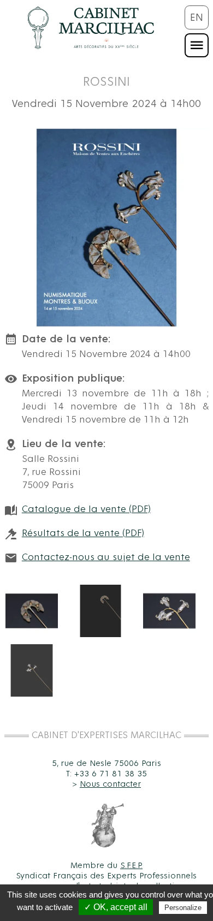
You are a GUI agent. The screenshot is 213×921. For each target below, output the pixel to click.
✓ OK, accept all (115, 907)
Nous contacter (110, 784)
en (197, 17)
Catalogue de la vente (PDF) (86, 509)
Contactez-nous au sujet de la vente (106, 557)
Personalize (183, 908)
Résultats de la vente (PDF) (83, 533)
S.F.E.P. (131, 865)
